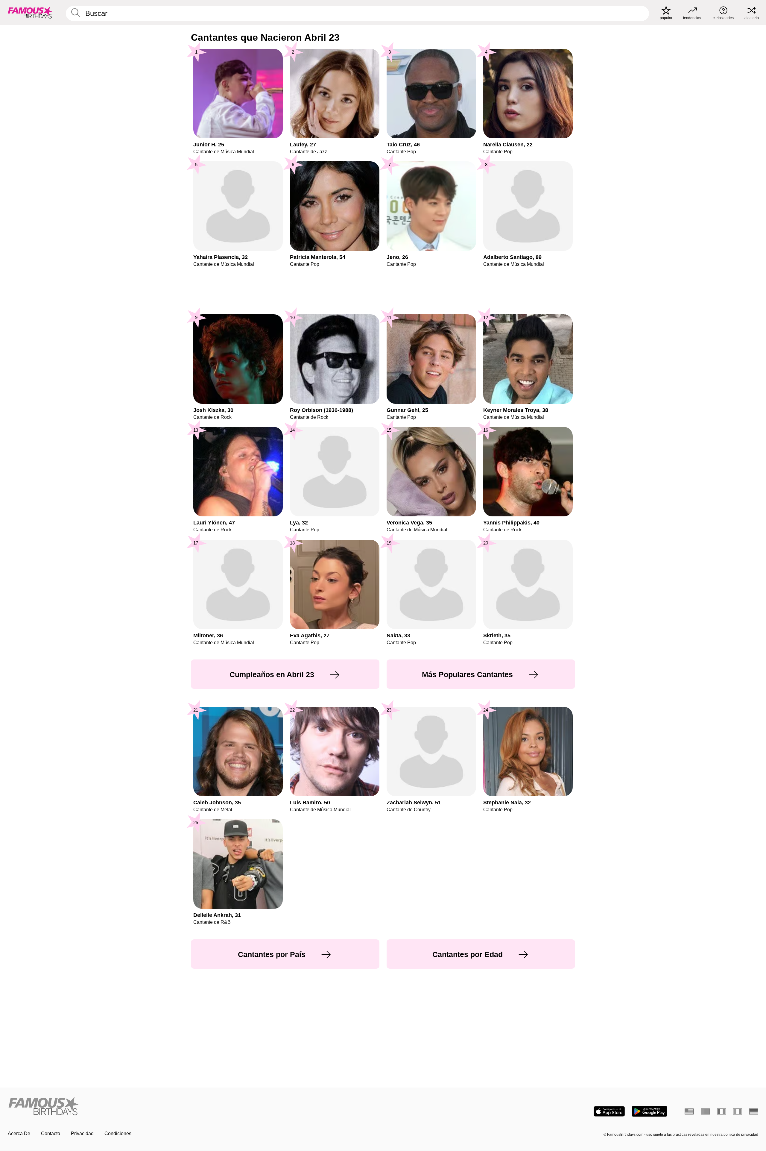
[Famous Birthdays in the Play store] (649, 1111)
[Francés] (721, 1111)
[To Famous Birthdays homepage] (30, 12)
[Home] (193, 1107)
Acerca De (19, 1133)
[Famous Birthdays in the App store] (609, 1111)
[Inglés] (689, 1111)
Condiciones (117, 1133)
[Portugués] (705, 1111)
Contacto (50, 1133)
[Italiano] (737, 1111)
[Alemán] (753, 1111)
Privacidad (82, 1133)
